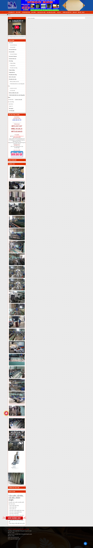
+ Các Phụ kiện (12, 90)
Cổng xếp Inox (12, 72)
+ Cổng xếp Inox (12, 65)
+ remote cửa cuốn (13, 88)
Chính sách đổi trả (67, 12)
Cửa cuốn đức (11, 51)
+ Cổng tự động (12, 63)
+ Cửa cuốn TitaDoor (13, 54)
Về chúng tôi (11, 12)
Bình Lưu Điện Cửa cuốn (13, 92)
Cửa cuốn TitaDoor (13, 56)
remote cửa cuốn (18, 99)
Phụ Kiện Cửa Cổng (13, 74)
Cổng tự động (12, 70)
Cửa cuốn (18, 12)
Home (9, 14)
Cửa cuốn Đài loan (12, 49)
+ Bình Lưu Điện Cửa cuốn (14, 81)
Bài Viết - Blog (81, 12)
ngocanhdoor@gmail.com (19, 136)
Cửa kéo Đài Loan (26, 12)
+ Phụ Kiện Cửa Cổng (13, 67)
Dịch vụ (59, 12)
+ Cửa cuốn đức (12, 47)
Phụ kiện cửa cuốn (51, 12)
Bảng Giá (75, 12)
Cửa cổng (33, 12)
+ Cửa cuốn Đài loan (13, 45)
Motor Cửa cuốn (41, 12)
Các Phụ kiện (11, 110)
